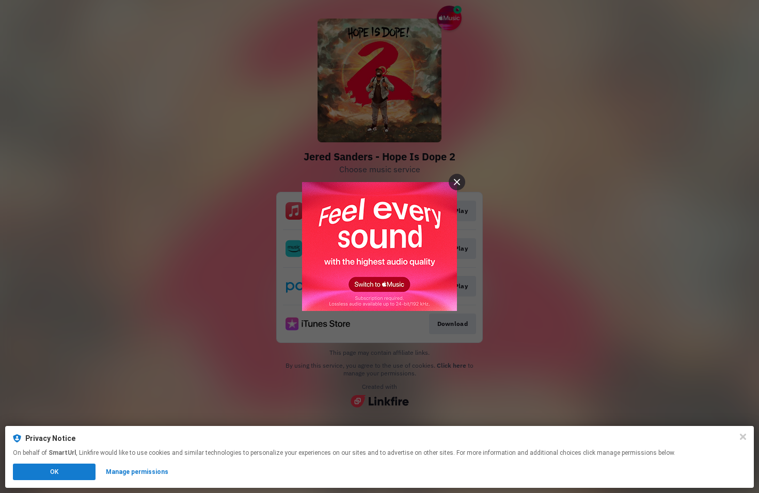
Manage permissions (137, 471)
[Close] (743, 437)
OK (54, 471)
